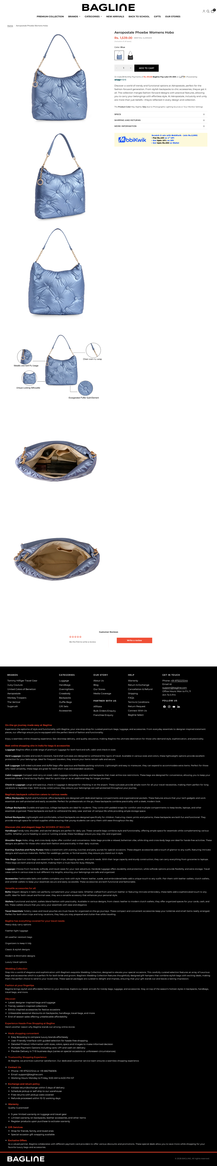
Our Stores (172, 16)
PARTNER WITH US (104, 701)
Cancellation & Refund (140, 689)
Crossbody (64, 693)
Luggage (64, 680)
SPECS (117, 114)
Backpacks (65, 697)
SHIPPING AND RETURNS (127, 120)
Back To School (139, 16)
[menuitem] (50, 16)
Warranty (133, 680)
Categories (92, 16)
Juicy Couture (15, 684)
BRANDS (12, 675)
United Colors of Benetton (21, 689)
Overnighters (66, 689)
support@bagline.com (174, 687)
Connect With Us (137, 710)
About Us (98, 680)
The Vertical (13, 702)
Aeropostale (14, 693)
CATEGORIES (67, 675)
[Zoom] (99, 36)
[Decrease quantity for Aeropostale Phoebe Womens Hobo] (116, 68)
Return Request (136, 706)
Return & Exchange (138, 684)
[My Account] (204, 11)
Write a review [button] (134, 640)
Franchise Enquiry (103, 715)
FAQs (131, 697)
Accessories (65, 710)
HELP (131, 675)
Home (10, 26)
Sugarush (12, 706)
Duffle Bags (65, 702)
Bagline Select (136, 714)
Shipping (133, 693)
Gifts (157, 16)
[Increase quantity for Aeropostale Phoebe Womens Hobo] (130, 68)
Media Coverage (102, 693)
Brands (73, 16)
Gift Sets (63, 706)
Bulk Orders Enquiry (104, 710)
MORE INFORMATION (125, 126)
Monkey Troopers (16, 697)
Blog (95, 684)
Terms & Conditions (138, 702)
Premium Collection (50, 16)
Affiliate (97, 706)
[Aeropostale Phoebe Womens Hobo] (119, 55)
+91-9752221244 (179, 680)
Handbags (64, 684)
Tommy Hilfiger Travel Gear (22, 680)
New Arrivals (115, 16)
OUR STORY (100, 675)
